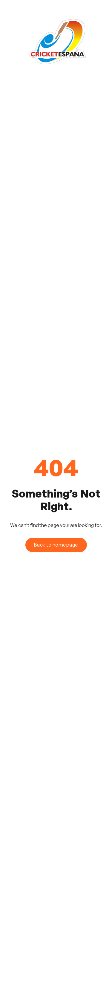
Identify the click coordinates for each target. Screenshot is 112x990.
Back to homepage (56, 545)
